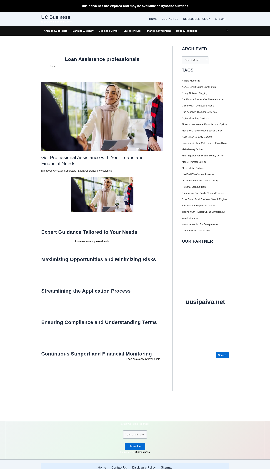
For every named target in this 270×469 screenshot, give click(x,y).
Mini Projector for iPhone (195, 155)
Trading (212, 205)
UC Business (55, 17)
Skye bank (187, 199)
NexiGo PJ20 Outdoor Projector (198, 174)
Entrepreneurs (132, 31)
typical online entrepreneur (211, 212)
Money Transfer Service (194, 162)
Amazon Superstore (56, 31)
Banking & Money (83, 31)
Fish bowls (187, 130)
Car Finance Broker (192, 99)
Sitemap (220, 19)
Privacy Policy (214, 332)
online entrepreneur (192, 180)
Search (186, 349)
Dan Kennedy (189, 112)
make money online (192, 149)
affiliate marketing (191, 80)
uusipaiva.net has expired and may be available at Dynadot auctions (135, 6)
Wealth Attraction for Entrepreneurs (200, 224)
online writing (211, 180)
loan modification (191, 143)
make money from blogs (214, 143)
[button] (227, 31)
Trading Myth (188, 212)
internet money (214, 130)
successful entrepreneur (194, 205)
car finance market (213, 99)
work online (204, 230)
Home (153, 19)
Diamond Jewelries (207, 112)
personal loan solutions (194, 187)
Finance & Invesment (158, 31)
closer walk (188, 105)
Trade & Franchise (186, 31)
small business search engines (211, 199)
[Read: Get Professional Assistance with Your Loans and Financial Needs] (102, 116)
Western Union (189, 230)
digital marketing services (195, 118)
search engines (215, 193)
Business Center (108, 31)
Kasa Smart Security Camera (197, 137)
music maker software (193, 168)
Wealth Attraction (190, 218)
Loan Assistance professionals (95, 170)
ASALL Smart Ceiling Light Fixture (199, 87)
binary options (189, 93)
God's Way (200, 130)
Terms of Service (197, 332)
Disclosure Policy (196, 19)
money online (216, 155)
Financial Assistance (192, 124)
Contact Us (170, 19)
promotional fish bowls (194, 193)
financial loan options (216, 124)
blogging (202, 93)
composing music (205, 105)
